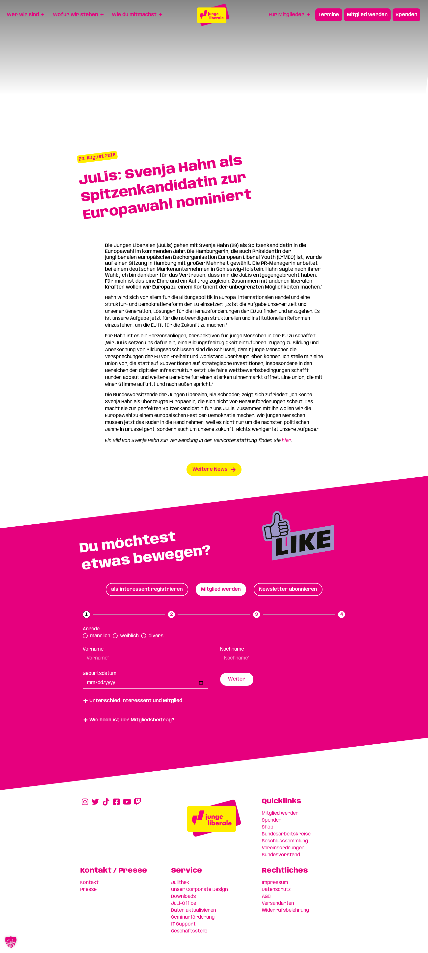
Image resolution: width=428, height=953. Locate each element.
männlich (100, 636)
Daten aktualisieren (193, 910)
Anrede (91, 629)
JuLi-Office (183, 903)
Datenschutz (276, 889)
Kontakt (89, 882)
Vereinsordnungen (283, 848)
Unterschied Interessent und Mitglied (135, 700)
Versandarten (278, 903)
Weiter (236, 679)
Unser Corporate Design (199, 889)
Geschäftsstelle (189, 931)
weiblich (129, 636)
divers (156, 636)
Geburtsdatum (99, 673)
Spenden (271, 820)
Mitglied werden (280, 813)
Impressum (275, 882)
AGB (266, 896)
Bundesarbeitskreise (286, 834)
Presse (88, 889)
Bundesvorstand (281, 855)
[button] (214, 701)
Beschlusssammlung (285, 841)
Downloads (183, 896)
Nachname (232, 649)
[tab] (147, 589)
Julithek (180, 882)
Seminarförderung (193, 917)
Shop (267, 827)
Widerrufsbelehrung (285, 910)
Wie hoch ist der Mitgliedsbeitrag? (131, 720)
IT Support (183, 924)
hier (286, 440)
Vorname (93, 649)
